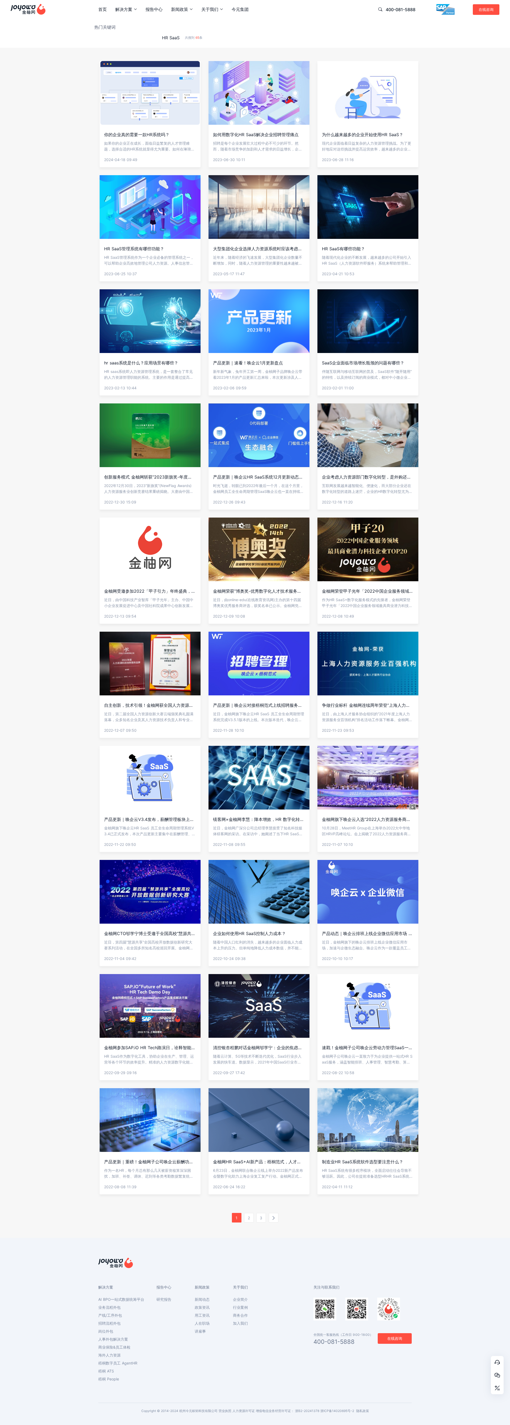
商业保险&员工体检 (114, 1347)
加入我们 (240, 1323)
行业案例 (240, 1307)
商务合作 (240, 1315)
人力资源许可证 (243, 1411)
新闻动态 (202, 1299)
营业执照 (225, 1411)
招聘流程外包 (109, 1323)
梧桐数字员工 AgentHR (117, 1363)
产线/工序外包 (110, 1315)
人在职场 (202, 1323)
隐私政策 (362, 1411)
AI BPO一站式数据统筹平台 (121, 1299)
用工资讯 (202, 1315)
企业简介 (240, 1299)
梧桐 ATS (106, 1371)
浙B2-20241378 (307, 1411)
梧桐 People (108, 1379)
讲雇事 (200, 1331)
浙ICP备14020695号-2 (337, 1411)
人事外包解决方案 (113, 1339)
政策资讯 (202, 1307)
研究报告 (163, 1299)
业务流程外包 (109, 1307)
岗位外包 (105, 1331)
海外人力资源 (109, 1355)
